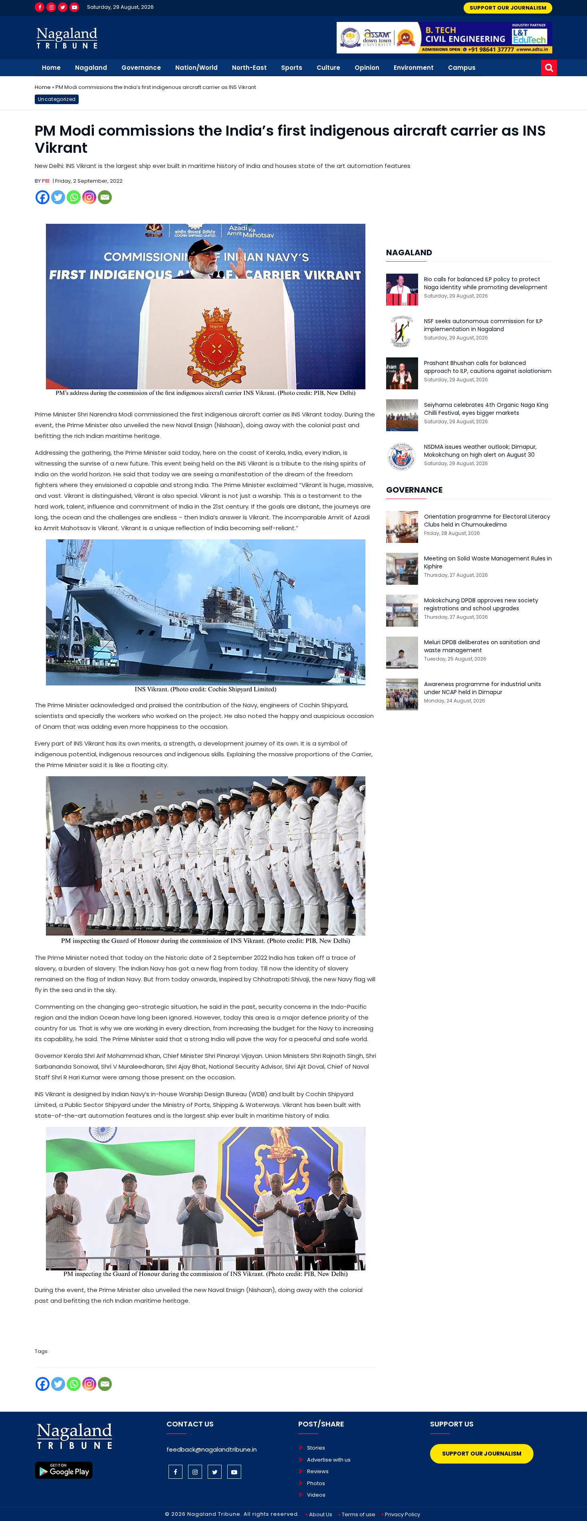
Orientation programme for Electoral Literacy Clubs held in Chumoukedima (487, 521)
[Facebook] (39, 7)
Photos (316, 1483)
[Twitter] (62, 7)
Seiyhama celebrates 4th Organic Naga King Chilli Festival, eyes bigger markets (486, 409)
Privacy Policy (402, 1514)
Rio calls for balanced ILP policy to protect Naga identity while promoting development (485, 283)
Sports (291, 67)
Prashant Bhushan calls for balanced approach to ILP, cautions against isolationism (487, 367)
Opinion (367, 67)
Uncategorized (56, 99)
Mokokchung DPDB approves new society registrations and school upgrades (481, 604)
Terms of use (358, 1514)
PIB (46, 181)
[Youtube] (74, 7)
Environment (414, 67)
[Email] (105, 197)
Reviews (318, 1471)
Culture (328, 67)
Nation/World (196, 67)
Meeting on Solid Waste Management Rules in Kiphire (488, 562)
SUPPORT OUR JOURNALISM (508, 8)
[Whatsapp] (74, 197)
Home (51, 67)
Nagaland (91, 67)
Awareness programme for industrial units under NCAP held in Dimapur (482, 688)
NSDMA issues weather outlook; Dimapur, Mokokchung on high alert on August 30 (480, 451)
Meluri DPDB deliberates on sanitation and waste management (482, 646)
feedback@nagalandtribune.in (212, 1449)
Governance (141, 67)
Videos (316, 1495)
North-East (249, 67)
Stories (316, 1448)
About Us (320, 1514)
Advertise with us (329, 1460)
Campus (462, 67)
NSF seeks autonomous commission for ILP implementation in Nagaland (483, 325)
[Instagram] (51, 7)
